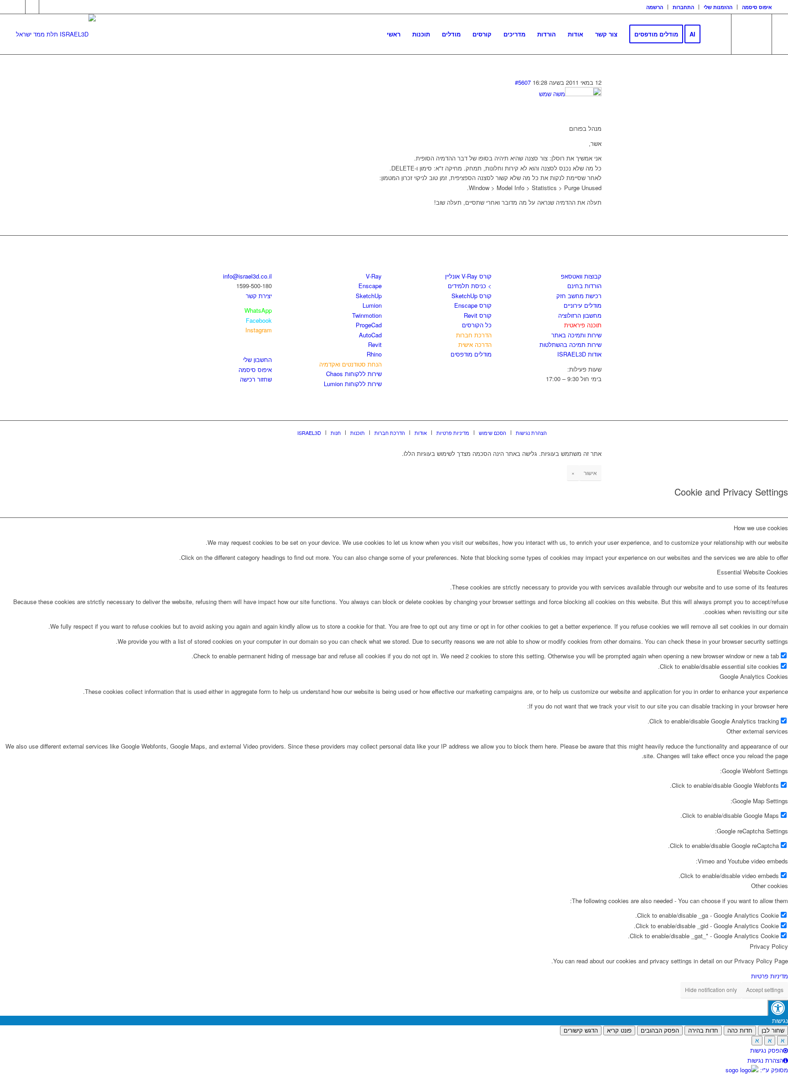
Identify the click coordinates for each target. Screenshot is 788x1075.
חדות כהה (739, 1030)
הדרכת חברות (474, 335)
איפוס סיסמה (757, 7)
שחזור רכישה (256, 379)
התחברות (683, 7)
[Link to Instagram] (32, 7)
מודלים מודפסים (471, 354)
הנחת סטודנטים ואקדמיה (350, 364)
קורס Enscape (473, 305)
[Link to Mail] (46, 7)
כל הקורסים (477, 324)
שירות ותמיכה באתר (576, 335)
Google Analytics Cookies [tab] (754, 676)
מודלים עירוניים (582, 305)
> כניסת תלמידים (470, 285)
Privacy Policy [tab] (769, 946)
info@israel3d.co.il (247, 276)
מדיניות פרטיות (769, 976)
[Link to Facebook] (18, 7)
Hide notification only (711, 989)
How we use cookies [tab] (761, 527)
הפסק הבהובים (660, 1030)
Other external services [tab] (757, 731)
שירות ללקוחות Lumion (353, 383)
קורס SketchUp (471, 295)
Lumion (372, 305)
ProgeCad (369, 324)
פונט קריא (619, 1030)
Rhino (374, 354)
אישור (590, 472)
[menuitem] (655, 7)
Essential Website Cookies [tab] (752, 572)
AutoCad (370, 335)
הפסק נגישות (766, 1050)
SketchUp (369, 295)
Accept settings (764, 989)
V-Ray (374, 276)
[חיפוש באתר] (715, 34)
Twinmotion (367, 315)
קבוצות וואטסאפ (581, 276)
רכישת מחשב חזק (578, 295)
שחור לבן (773, 1030)
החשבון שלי (257, 359)
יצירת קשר (259, 295)
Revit (375, 344)
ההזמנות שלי (718, 7)
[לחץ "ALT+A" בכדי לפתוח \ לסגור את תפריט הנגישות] (777, 1008)
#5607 (523, 82)
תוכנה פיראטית (582, 324)
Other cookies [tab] (769, 885)
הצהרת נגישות (765, 1060)
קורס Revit (478, 315)
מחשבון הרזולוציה (579, 315)
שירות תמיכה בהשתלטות (570, 344)
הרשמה (654, 7)
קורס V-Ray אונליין (468, 276)
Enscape (370, 285)
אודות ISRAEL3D (579, 354)
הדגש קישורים (581, 1030)
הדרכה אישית (475, 344)
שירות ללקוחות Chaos (354, 373)
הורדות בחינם (584, 285)
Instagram (258, 330)
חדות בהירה (703, 1030)
